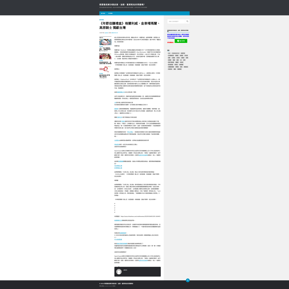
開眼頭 (177, 66)
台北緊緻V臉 (171, 55)
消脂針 (182, 57)
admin (106, 32)
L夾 (115, 102)
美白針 (181, 62)
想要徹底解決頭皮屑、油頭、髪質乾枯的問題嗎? (122, 4)
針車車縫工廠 (118, 168)
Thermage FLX (175, 53)
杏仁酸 (186, 55)
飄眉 (175, 69)
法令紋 (178, 57)
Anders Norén (108, 286)
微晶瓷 (177, 55)
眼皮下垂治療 (171, 62)
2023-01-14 (114, 32)
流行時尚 (103, 13)
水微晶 (173, 57)
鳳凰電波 (179, 69)
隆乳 (181, 66)
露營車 (116, 109)
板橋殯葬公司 (118, 220)
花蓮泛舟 (119, 117)
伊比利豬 (130, 132)
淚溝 (187, 57)
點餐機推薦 (123, 233)
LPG (169, 53)
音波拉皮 (170, 69)
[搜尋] (187, 21)
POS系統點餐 (118, 239)
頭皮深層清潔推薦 (122, 243)
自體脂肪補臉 (171, 66)
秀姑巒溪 (117, 144)
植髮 (169, 57)
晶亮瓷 (181, 55)
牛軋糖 (123, 121)
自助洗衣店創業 (143, 155)
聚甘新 (176, 64)
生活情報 (110, 13)
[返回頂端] (188, 280)
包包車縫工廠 (118, 166)
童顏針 (177, 62)
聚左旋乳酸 (170, 64)
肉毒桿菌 (181, 64)
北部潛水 (117, 140)
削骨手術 (183, 53)
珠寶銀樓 (120, 161)
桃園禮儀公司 (121, 92)
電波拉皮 (186, 66)
